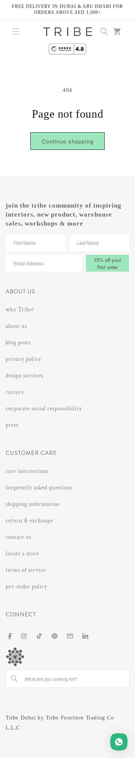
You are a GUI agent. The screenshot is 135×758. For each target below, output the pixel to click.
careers (15, 392)
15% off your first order (107, 263)
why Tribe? (20, 309)
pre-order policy (26, 586)
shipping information (33, 504)
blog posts (18, 342)
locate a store (22, 553)
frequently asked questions (39, 487)
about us (16, 326)
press (12, 425)
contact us (19, 537)
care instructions (27, 471)
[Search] (14, 678)
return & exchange (29, 520)
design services (24, 375)
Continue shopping (67, 141)
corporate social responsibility (44, 408)
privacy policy (23, 359)
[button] (15, 31)
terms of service (26, 570)
